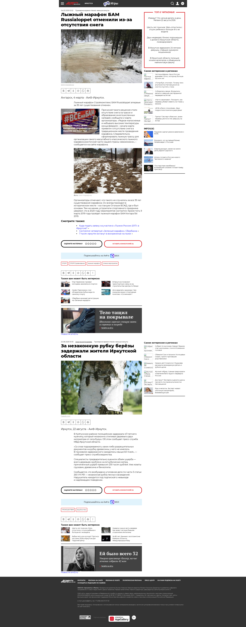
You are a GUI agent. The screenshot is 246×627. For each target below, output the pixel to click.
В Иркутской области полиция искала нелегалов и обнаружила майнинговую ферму (164, 60)
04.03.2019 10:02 (67, 10)
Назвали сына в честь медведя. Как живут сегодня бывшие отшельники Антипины (124, 530)
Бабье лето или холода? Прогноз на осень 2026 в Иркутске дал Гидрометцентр (85, 538)
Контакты (81, 580)
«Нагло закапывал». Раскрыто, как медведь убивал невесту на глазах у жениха (169, 102)
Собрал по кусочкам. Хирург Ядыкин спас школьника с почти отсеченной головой (170, 348)
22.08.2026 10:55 (67, 342)
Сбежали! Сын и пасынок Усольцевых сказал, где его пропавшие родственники (170, 357)
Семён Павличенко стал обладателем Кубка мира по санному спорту (83, 292)
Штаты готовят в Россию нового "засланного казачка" (167, 158)
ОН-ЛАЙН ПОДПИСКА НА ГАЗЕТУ (169, 580)
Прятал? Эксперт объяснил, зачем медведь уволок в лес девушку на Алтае (168, 119)
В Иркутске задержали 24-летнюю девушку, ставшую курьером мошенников (164, 50)
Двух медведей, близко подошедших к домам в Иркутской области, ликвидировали (164, 40)
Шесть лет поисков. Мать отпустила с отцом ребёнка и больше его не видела (164, 29)
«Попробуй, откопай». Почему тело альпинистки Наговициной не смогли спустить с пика (169, 85)
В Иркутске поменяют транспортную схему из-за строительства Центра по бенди (125, 284)
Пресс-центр (150, 580)
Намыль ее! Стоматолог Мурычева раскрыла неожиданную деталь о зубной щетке (169, 365)
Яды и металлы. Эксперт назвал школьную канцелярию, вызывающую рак (167, 390)
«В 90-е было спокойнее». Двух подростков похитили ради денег (168, 109)
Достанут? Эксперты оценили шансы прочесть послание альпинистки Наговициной (170, 382)
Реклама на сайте (95, 580)
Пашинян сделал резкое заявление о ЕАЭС (169, 133)
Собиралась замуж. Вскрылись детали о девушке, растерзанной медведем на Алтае (168, 93)
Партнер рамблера (100, 617)
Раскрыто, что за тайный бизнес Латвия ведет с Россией (167, 141)
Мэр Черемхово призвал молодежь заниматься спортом (84, 283)
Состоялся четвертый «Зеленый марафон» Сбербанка (108, 231)
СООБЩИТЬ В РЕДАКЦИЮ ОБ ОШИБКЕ (91, 583)
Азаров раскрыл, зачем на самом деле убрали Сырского (167, 150)
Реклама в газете (113, 580)
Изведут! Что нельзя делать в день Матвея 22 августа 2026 (164, 19)
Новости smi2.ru (69, 334)
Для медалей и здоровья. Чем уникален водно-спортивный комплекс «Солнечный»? (124, 292)
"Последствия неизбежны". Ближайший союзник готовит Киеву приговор (168, 167)
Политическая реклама (132, 580)
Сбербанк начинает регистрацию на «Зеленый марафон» (85, 299)
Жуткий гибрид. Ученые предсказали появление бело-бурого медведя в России (170, 374)
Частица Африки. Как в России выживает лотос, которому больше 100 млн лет (169, 76)
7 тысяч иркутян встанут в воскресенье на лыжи (105, 233)
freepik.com (65, 416)
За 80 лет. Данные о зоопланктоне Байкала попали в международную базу (126, 538)
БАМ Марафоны (67, 85)
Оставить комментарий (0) (123, 244)
